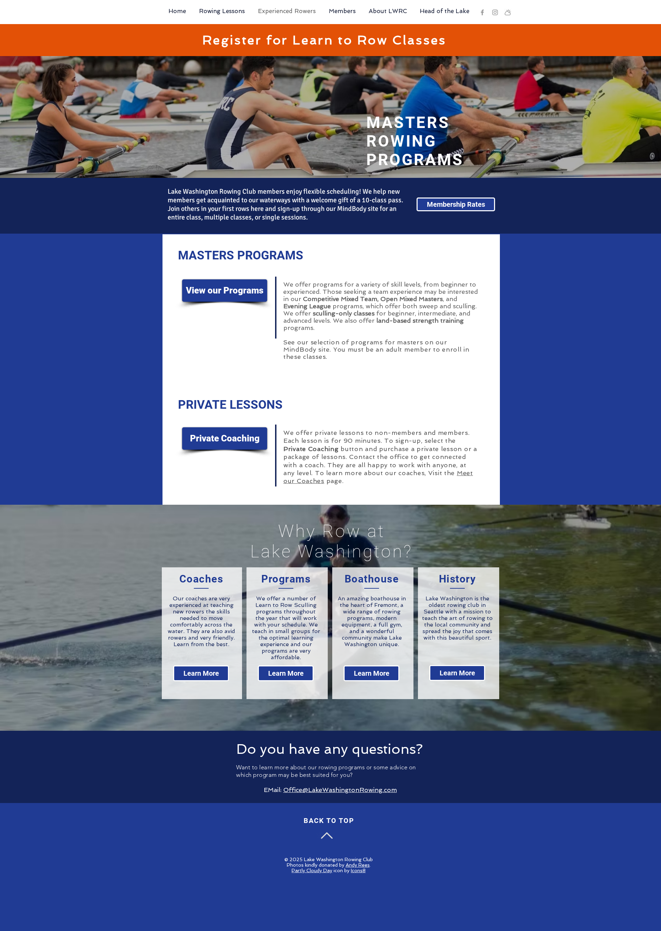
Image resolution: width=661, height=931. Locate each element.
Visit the (442, 473)
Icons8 (358, 870)
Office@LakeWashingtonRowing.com (340, 789)
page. (334, 480)
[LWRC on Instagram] (495, 12)
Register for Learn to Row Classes (324, 40)
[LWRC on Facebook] (482, 12)
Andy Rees (358, 865)
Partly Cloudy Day (312, 870)
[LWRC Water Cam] (508, 12)
